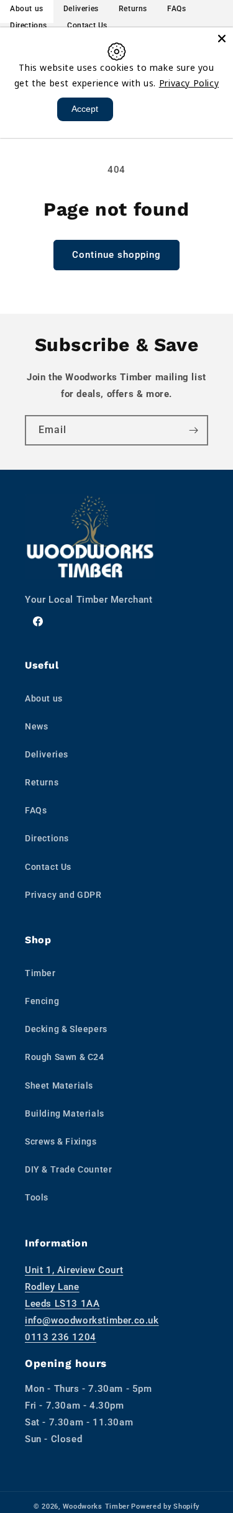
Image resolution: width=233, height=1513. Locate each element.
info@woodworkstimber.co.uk (92, 1320)
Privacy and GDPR (63, 895)
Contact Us (87, 25)
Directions (28, 25)
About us (44, 698)
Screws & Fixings (61, 1141)
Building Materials (64, 1113)
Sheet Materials (59, 1085)
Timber (40, 973)
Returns (41, 782)
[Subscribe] (193, 430)
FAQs (36, 810)
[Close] (222, 38)
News (36, 726)
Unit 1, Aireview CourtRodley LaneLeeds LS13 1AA (74, 1286)
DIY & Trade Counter (68, 1169)
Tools (36, 1197)
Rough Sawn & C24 (64, 1057)
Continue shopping (116, 254)
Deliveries (46, 754)
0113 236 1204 (60, 1337)
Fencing (42, 1001)
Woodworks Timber (96, 1506)
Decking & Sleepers (66, 1029)
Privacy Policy (189, 83)
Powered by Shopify (165, 1506)
